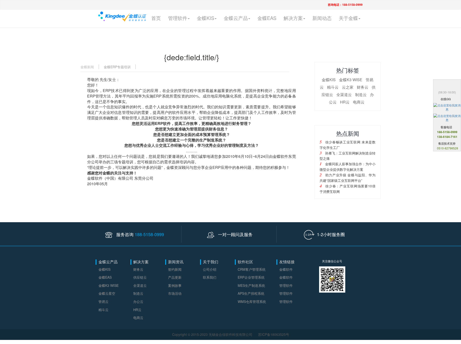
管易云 (103, 301)
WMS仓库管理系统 (252, 301)
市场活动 (175, 293)
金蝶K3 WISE (350, 79)
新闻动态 (322, 17)
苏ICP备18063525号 (273, 334)
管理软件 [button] (177, 17)
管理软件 (286, 285)
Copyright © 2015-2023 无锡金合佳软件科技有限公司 (212, 334)
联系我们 (209, 277)
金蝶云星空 (106, 293)
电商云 (358, 102)
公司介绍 (209, 269)
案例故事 (175, 285)
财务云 (362, 87)
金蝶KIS (329, 79)
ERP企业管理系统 (251, 277)
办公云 (138, 301)
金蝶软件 (286, 269)
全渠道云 (344, 94)
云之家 (347, 87)
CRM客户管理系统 (252, 269)
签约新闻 (175, 269)
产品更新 (175, 277)
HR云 (345, 102)
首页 (156, 17)
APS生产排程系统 (251, 293)
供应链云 (140, 277)
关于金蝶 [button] (348, 17)
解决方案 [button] (293, 17)
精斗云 (333, 87)
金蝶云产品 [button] (236, 17)
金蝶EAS (266, 17)
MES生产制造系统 (251, 285)
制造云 (361, 94)
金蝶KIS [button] (205, 17)
